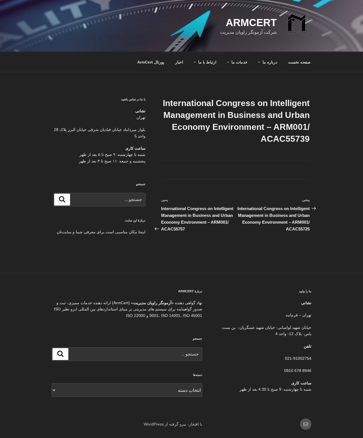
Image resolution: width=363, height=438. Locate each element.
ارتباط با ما (207, 62)
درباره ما (270, 62)
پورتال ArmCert (150, 62)
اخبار (179, 62)
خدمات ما (239, 62)
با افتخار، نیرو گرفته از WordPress (173, 424)
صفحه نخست (299, 62)
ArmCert (251, 22)
